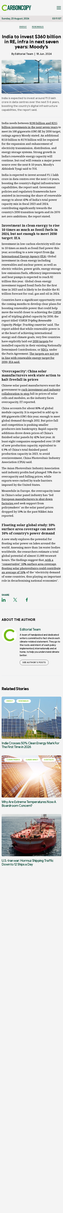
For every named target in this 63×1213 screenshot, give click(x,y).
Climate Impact (32, 760)
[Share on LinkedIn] (3, 600)
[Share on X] (15, 600)
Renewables (38, 27)
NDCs (44, 349)
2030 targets (40, 341)
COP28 (57, 312)
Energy (23, 27)
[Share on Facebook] (27, 600)
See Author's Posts (34, 662)
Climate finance (13, 760)
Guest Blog (49, 760)
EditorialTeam (24, 54)
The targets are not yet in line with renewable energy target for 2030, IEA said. (30, 358)
